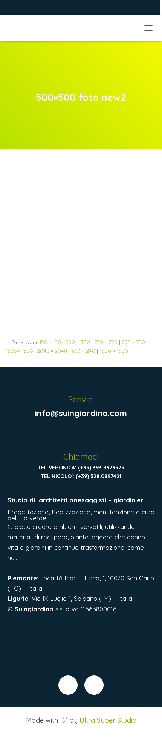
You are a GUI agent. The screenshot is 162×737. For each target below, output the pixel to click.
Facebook (18, 8)
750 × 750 (106, 342)
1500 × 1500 (113, 351)
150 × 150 (50, 342)
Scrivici (81, 399)
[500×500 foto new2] (81, 251)
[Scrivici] (81, 381)
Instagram (28, 8)
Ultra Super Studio (107, 720)
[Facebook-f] (68, 685)
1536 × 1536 (19, 351)
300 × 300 (77, 342)
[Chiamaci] (81, 439)
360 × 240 (83, 351)
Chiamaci (81, 456)
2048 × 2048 (52, 351)
